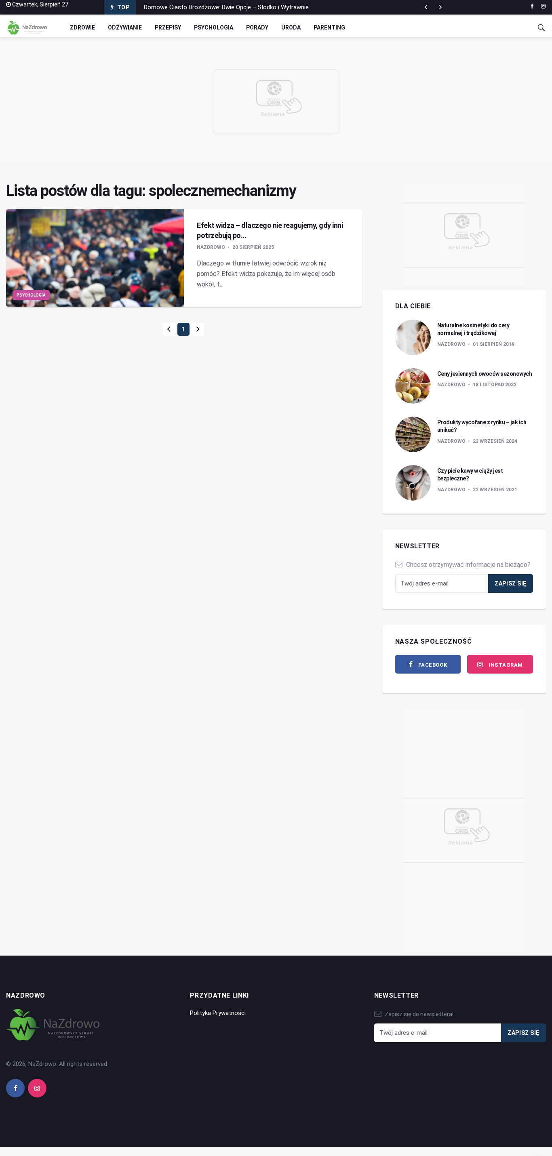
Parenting (329, 27)
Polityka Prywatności (218, 1013)
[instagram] (543, 6)
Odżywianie (125, 27)
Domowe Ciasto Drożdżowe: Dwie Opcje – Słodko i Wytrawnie (226, 7)
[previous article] (440, 7)
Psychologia (213, 27)
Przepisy (168, 27)
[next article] (426, 7)
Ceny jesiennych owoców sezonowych (484, 374)
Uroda (291, 27)
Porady (257, 27)
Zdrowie (82, 27)
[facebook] (532, 6)
